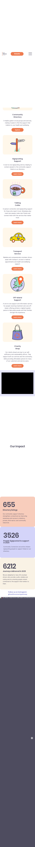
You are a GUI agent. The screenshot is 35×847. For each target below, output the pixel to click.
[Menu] (30, 53)
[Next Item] (32, 738)
